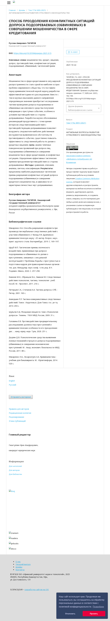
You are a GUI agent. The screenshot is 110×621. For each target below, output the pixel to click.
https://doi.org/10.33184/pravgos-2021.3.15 (32, 53)
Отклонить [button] (70, 614)
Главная (12, 10)
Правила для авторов (19, 409)
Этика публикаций (17, 421)
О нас (18, 561)
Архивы (22, 10)
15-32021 (74, 52)
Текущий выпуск (23, 564)
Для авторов (14, 470)
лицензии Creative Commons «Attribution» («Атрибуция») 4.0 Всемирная (79, 159)
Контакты (20, 569)
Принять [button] (94, 614)
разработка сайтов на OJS (37, 589)
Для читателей (15, 466)
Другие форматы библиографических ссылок (80, 108)
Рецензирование (16, 417)
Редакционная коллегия (20, 413)
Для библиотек (15, 474)
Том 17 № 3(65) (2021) (37, 10)
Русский (12, 384)
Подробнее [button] (98, 607)
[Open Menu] (9, 2)
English (12, 380)
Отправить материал (21, 397)
